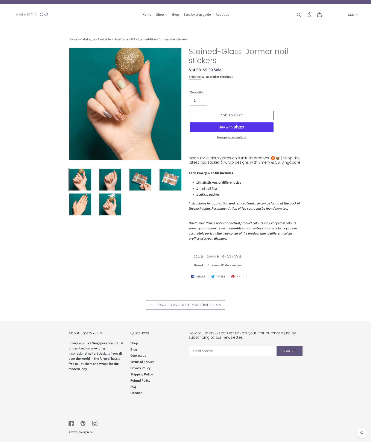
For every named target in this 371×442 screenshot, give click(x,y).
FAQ (133, 386)
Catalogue (87, 39)
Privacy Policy (140, 368)
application (220, 203)
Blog (133, 349)
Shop (134, 343)
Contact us (138, 355)
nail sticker (210, 162)
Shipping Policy (141, 374)
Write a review (231, 265)
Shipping (195, 77)
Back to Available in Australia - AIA (189, 305)
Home (72, 39)
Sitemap (136, 393)
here (278, 208)
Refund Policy (140, 380)
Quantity (196, 92)
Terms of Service (142, 362)
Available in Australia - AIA (116, 39)
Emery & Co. (86, 432)
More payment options (231, 137)
